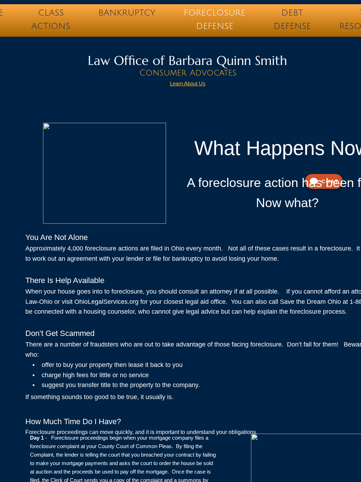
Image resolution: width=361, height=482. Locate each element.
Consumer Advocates (188, 72)
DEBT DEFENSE (292, 14)
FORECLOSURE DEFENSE (214, 14)
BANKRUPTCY (126, 12)
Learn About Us (188, 83)
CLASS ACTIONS (50, 14)
